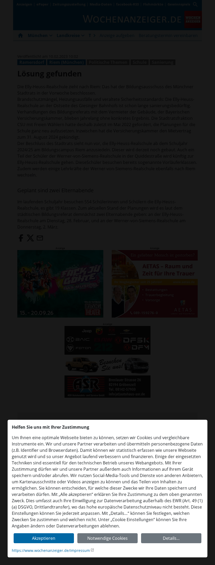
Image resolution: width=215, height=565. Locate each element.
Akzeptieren (43, 538)
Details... (171, 538)
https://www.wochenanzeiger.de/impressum (51, 550)
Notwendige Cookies (107, 538)
